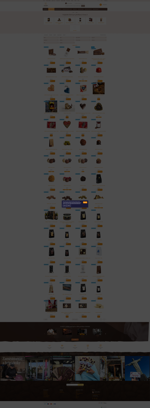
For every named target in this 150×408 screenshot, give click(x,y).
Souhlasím (85, 202)
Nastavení (64, 205)
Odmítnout (69, 205)
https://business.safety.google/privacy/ (74, 203)
